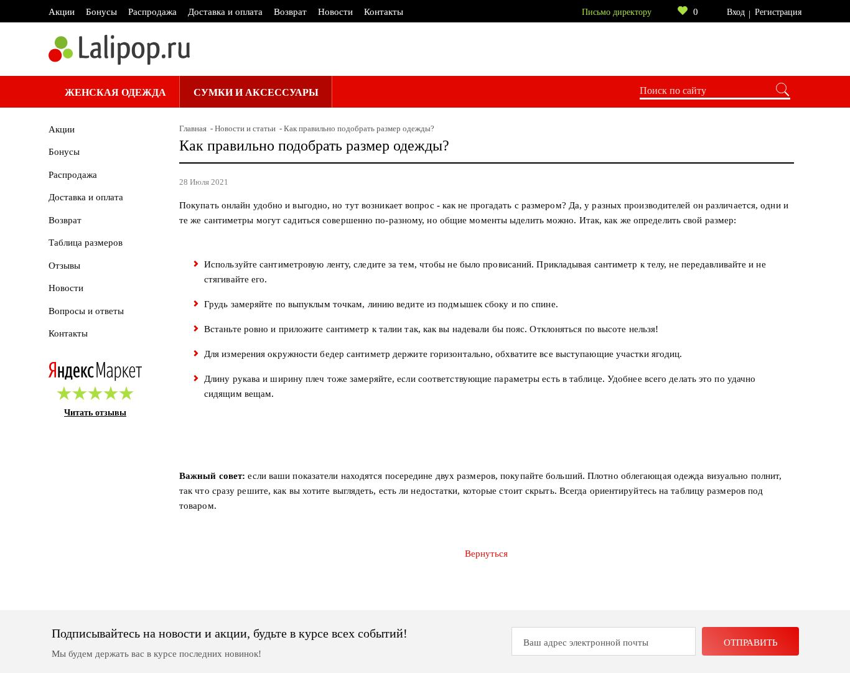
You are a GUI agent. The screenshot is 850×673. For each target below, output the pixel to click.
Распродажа (152, 12)
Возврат (290, 12)
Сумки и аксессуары (256, 92)
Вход (736, 12)
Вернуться (486, 554)
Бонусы (101, 12)
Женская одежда (115, 92)
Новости (335, 12)
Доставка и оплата (225, 12)
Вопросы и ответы (86, 311)
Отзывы (64, 266)
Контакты (383, 12)
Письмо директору (617, 12)
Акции (62, 12)
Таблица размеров (86, 243)
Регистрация (778, 12)
